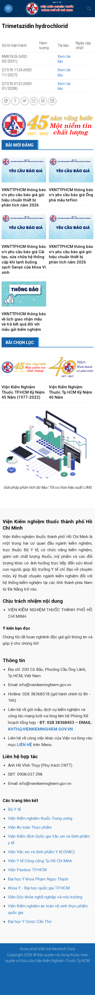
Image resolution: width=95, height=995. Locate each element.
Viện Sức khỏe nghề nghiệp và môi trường (45, 897)
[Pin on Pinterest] (43, 101)
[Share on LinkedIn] (52, 101)
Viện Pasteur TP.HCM (27, 869)
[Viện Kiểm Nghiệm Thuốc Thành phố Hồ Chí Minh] (50, 8)
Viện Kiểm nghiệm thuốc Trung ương (40, 818)
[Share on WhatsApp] (6, 101)
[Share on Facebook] (15, 101)
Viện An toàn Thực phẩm (30, 827)
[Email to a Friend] (34, 101)
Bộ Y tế (14, 809)
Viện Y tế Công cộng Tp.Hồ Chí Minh (40, 861)
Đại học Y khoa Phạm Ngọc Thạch (38, 879)
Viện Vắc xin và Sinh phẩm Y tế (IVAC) (41, 852)
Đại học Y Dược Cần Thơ (29, 921)
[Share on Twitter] (24, 101)
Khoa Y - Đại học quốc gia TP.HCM (39, 888)
